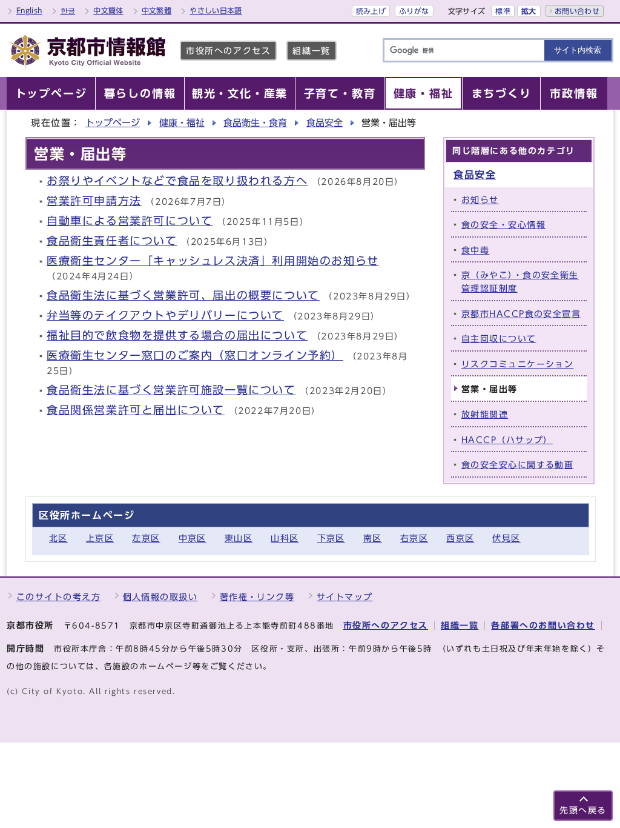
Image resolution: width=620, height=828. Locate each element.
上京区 (100, 538)
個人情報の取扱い (160, 596)
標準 (502, 11)
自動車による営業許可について (130, 221)
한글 (68, 10)
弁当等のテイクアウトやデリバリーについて (165, 315)
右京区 (414, 538)
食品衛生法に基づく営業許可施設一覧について (171, 390)
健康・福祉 (182, 122)
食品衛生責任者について (112, 241)
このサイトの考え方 (58, 596)
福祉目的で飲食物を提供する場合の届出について (177, 335)
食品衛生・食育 (255, 122)
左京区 (146, 538)
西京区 (460, 538)
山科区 (284, 538)
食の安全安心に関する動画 (517, 464)
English (29, 10)
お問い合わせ (577, 11)
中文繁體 (156, 10)
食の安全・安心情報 (503, 224)
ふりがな (414, 11)
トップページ (112, 122)
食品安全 (324, 122)
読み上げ (371, 11)
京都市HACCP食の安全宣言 (521, 313)
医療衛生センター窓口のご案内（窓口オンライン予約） (195, 355)
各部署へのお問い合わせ (543, 625)
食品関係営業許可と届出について (136, 410)
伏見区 (506, 538)
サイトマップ (345, 596)
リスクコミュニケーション (517, 364)
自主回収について (498, 338)
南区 (372, 538)
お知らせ (480, 199)
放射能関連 (484, 414)
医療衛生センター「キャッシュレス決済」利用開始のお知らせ (213, 261)
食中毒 (475, 250)
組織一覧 (311, 50)
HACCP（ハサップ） (507, 439)
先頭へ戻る (583, 810)
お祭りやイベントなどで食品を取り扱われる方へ (177, 181)
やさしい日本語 (216, 10)
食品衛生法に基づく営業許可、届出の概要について (183, 295)
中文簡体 (108, 10)
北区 (58, 538)
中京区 (192, 538)
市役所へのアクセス (228, 50)
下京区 (331, 538)
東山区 (238, 538)
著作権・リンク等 (257, 596)
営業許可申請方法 (94, 201)
